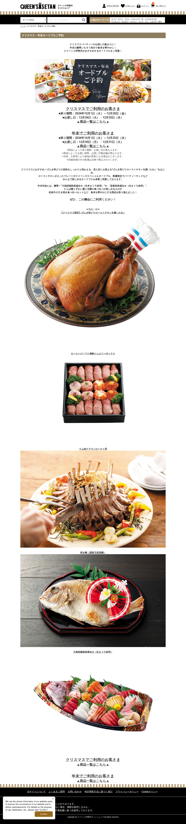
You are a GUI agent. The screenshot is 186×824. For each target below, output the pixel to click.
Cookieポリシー (150, 791)
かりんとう (115, 21)
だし (147, 21)
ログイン (145, 6)
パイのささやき (151, 19)
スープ (114, 19)
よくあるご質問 (57, 791)
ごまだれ (153, 21)
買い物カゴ (159, 4)
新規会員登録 (113, 6)
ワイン (127, 19)
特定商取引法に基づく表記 (98, 791)
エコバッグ (135, 19)
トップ (23, 26)
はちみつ (124, 21)
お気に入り (130, 6)
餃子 (160, 21)
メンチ (141, 21)
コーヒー (133, 21)
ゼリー (120, 19)
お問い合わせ (75, 791)
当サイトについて (36, 791)
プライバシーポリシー (127, 791)
